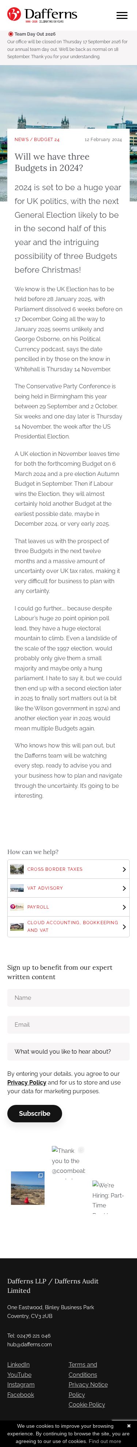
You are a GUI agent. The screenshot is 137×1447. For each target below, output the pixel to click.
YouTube (19, 1374)
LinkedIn (18, 1364)
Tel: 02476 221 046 (28, 1336)
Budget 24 (47, 139)
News (21, 139)
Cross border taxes (55, 869)
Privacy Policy (26, 1082)
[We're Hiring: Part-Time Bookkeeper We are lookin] (109, 1197)
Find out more (105, 1441)
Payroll (38, 907)
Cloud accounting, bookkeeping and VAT (72, 926)
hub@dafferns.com (29, 1344)
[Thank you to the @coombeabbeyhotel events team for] (68, 1162)
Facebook (20, 1394)
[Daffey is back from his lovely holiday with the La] (28, 1188)
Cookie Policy (87, 1404)
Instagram (21, 1384)
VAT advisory (45, 888)
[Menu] (122, 15)
